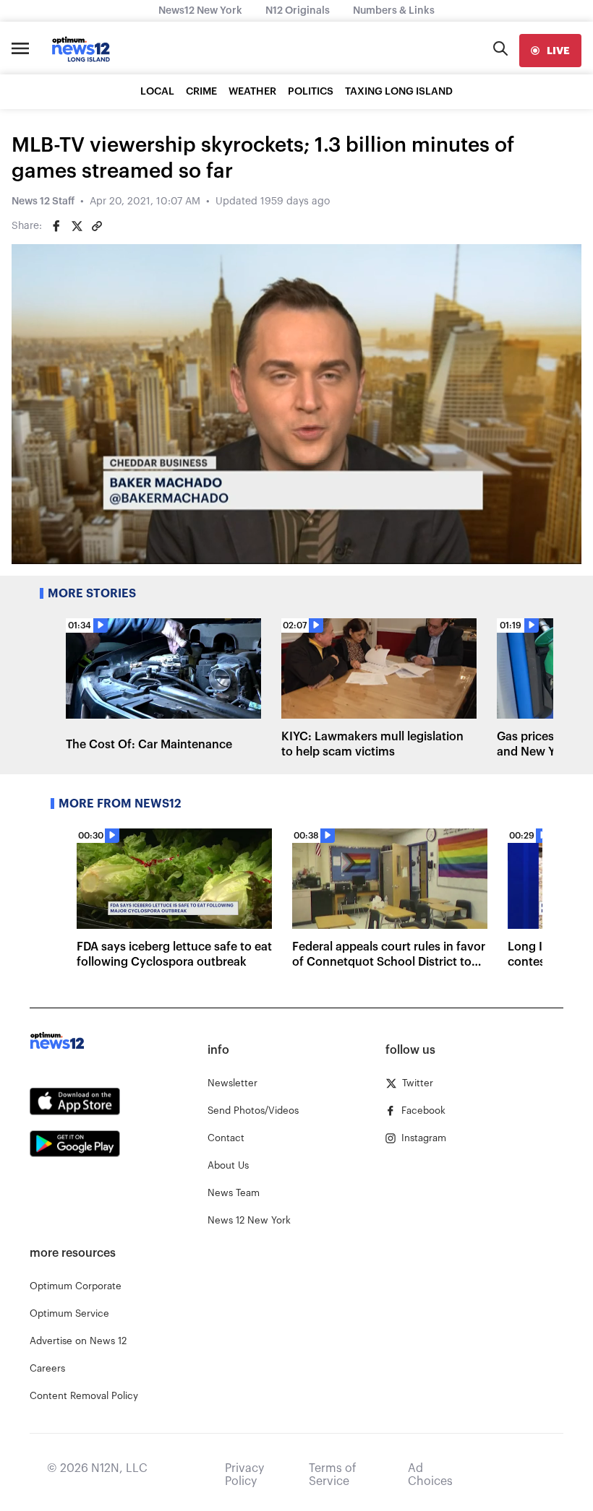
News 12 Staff (43, 201)
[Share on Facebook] (56, 226)
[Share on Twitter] (76, 226)
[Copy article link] (97, 226)
